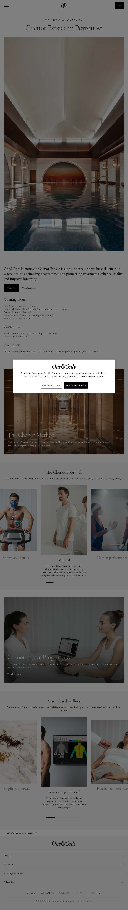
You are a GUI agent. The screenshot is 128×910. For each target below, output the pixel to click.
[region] (64, 376)
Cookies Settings (51, 385)
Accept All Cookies (76, 385)
